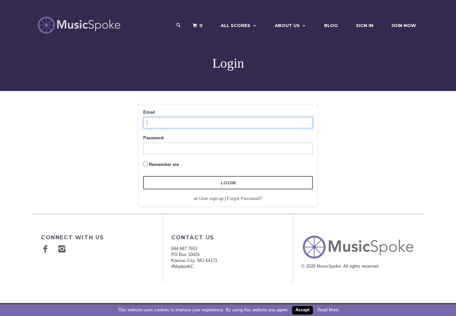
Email (149, 112)
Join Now (403, 25)
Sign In (364, 25)
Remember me (164, 164)
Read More (327, 309)
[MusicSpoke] (79, 25)
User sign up (211, 198)
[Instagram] (63, 248)
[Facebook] (46, 248)
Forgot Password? (244, 198)
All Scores (235, 25)
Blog (331, 25)
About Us (287, 25)
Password (153, 137)
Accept (302, 309)
